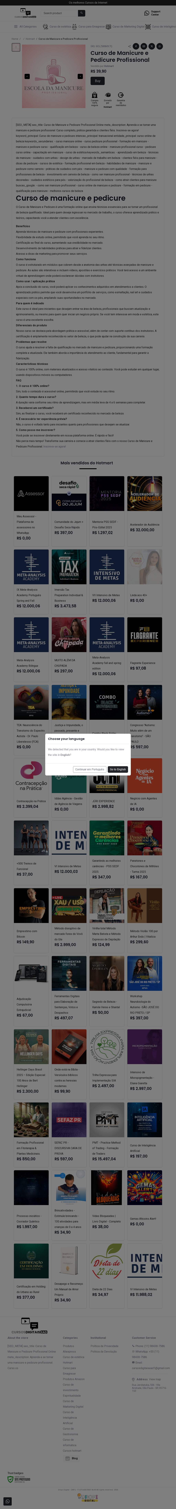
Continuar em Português (89, 769)
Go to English (118, 769)
